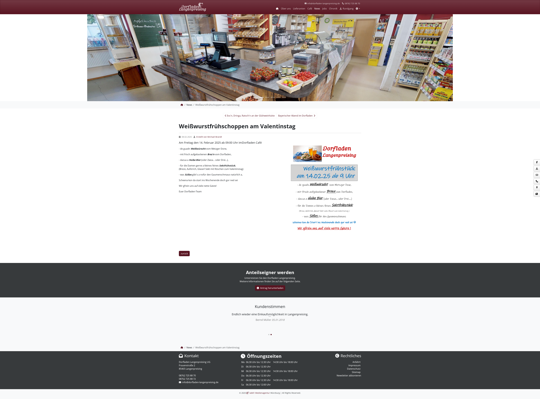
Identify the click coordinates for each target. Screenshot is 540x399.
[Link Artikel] (192, 7)
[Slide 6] (284, 97)
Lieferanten (299, 8)
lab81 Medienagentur (259, 343)
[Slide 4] (273, 97)
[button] (358, 8)
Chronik (333, 8)
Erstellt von (209, 136)
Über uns (286, 8)
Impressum (354, 316)
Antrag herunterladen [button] (271, 238)
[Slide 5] (278, 97)
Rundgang (348, 8)
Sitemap (356, 322)
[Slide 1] (256, 97)
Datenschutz (354, 319)
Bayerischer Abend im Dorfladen (295, 115)
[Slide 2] (261, 97)
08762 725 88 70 (352, 3)
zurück (184, 204)
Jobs (324, 8)
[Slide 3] (267, 97)
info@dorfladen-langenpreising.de (323, 3)
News (317, 8)
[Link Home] (277, 8)
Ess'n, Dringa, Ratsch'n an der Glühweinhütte (250, 115)
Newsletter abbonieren (349, 326)
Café (309, 8)
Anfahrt (357, 312)
